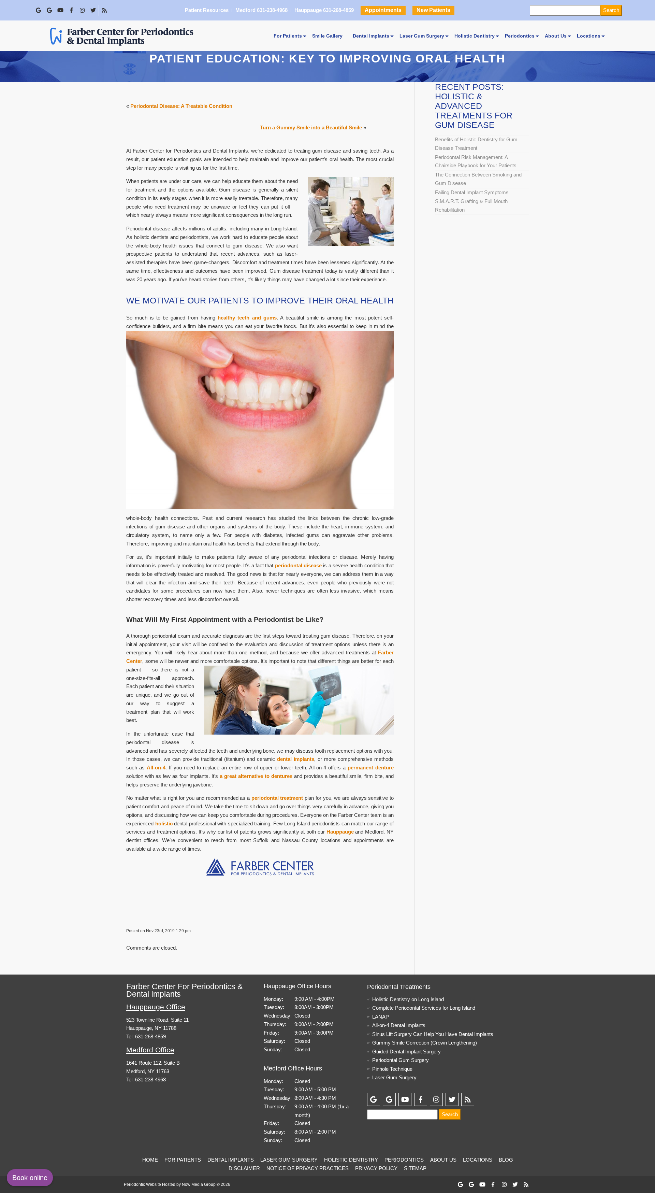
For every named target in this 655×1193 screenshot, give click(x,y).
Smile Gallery (327, 36)
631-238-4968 (150, 1079)
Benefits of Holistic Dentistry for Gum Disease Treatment (476, 144)
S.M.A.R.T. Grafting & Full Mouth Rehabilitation (471, 205)
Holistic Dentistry (474, 36)
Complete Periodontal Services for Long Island (423, 1008)
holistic (164, 823)
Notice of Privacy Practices (307, 1168)
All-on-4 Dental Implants (398, 1025)
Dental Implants (371, 36)
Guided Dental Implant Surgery (406, 1051)
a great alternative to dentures (256, 776)
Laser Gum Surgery (421, 36)
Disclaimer (244, 1168)
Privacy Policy (376, 1168)
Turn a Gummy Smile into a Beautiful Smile (311, 127)
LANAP (380, 1017)
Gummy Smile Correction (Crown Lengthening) (424, 1043)
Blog (506, 1160)
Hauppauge (340, 832)
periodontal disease (298, 565)
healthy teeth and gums (247, 318)
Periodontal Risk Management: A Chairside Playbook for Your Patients (475, 161)
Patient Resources (207, 11)
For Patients (288, 36)
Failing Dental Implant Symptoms (472, 192)
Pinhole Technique (392, 1069)
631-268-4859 (150, 1036)
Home (150, 1160)
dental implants (295, 759)
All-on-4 (156, 767)
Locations (588, 36)
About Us (556, 36)
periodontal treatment (277, 798)
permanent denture (371, 767)
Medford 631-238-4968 (261, 11)
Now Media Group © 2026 (206, 1184)
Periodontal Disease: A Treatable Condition (181, 106)
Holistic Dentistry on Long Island (408, 999)
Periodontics (520, 36)
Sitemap (415, 1168)
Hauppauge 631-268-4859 (324, 11)
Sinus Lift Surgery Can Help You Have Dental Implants (432, 1034)
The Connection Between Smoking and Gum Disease (478, 179)
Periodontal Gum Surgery (400, 1060)
